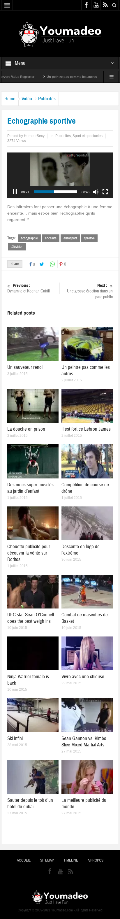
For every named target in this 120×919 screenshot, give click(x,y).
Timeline (70, 860)
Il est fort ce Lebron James (86, 429)
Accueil (24, 860)
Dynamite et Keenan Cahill (28, 288)
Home (9, 99)
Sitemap (47, 860)
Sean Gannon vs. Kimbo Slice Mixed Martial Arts (83, 741)
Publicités (47, 99)
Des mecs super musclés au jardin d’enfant (30, 488)
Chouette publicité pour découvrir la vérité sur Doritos (28, 552)
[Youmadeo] (60, 33)
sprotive (89, 238)
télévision (17, 246)
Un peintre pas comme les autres (56, 76)
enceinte (51, 238)
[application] (60, 175)
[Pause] (15, 192)
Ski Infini (15, 738)
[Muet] (96, 192)
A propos (95, 860)
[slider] (55, 191)
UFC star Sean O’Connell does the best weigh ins (30, 618)
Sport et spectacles (88, 136)
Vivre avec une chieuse (82, 677)
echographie (29, 238)
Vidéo (27, 99)
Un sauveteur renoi (25, 367)
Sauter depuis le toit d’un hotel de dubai (30, 803)
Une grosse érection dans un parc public (90, 291)
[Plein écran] (105, 192)
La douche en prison (26, 429)
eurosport (70, 238)
